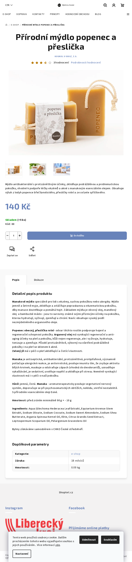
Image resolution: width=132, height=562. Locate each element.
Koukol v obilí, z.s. (66, 56)
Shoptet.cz (66, 492)
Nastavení (21, 554)
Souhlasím (110, 540)
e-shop (75, 454)
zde (57, 545)
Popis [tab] (16, 280)
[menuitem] (7, 14)
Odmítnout (89, 540)
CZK (7, 5)
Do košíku (79, 235)
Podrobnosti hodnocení (86, 62)
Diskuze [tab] (39, 280)
